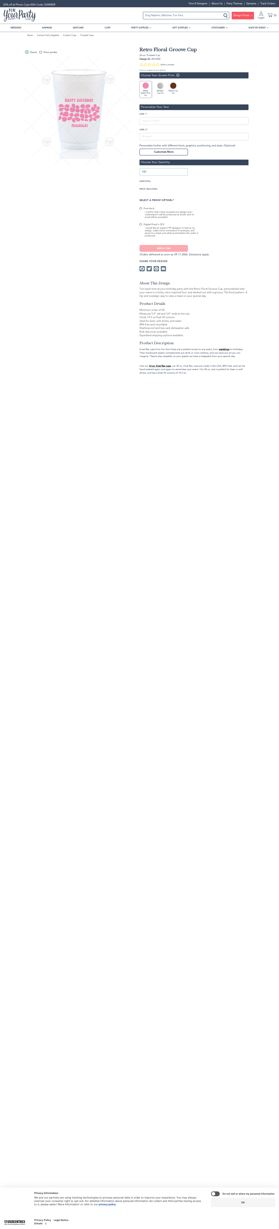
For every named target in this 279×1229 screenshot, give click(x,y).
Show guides (50, 52)
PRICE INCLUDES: (149, 189)
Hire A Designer (198, 3)
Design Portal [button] (241, 15)
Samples (251, 3)
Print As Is (149, 208)
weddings (224, 349)
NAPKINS (47, 28)
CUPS (107, 28)
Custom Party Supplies (48, 35)
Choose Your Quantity (155, 162)
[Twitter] (149, 268)
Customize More (164, 152)
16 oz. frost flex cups (160, 366)
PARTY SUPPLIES (140, 28)
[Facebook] (142, 268)
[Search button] (226, 15)
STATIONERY (218, 28)
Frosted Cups (87, 35)
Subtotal (145, 181)
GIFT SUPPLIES (180, 28)
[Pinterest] (156, 268)
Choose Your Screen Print (157, 75)
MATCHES (78, 28)
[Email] (163, 268)
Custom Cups (69, 35)
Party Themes (234, 3)
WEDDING (15, 28)
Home (30, 35)
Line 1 (143, 114)
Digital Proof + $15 (154, 224)
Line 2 (143, 130)
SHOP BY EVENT (257, 28)
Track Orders (267, 3)
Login (261, 18)
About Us (217, 3)
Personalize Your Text (155, 107)
